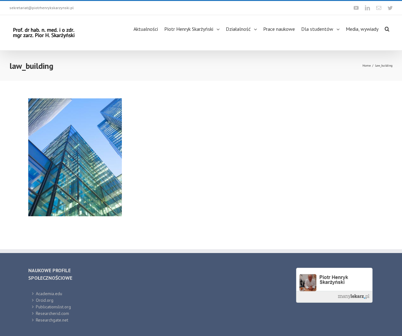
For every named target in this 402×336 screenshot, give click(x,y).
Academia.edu (49, 293)
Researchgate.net (52, 320)
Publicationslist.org (53, 307)
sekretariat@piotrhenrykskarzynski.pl (41, 7)
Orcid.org (44, 300)
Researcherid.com (52, 313)
